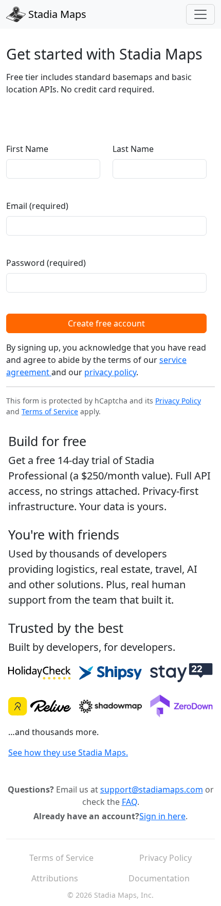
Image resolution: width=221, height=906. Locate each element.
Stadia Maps (56, 14)
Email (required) (37, 205)
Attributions (54, 878)
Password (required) (46, 262)
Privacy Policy (178, 401)
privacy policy (110, 372)
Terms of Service (50, 411)
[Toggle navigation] (200, 14)
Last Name (133, 149)
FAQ (129, 801)
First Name (27, 149)
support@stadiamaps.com (151, 789)
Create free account (106, 323)
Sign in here (162, 816)
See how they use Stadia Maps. (68, 752)
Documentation (159, 878)
